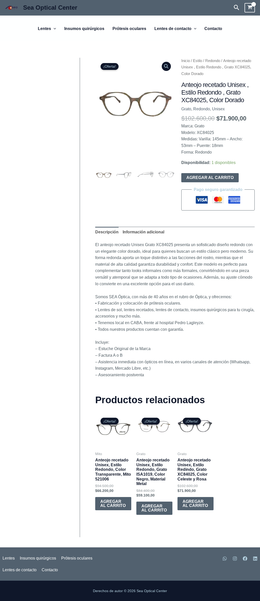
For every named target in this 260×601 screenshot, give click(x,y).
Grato (186, 109)
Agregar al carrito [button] (113, 503)
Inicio (185, 61)
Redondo (212, 61)
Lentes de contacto (172, 29)
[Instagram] (235, 558)
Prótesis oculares (129, 29)
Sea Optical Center (50, 7)
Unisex (218, 109)
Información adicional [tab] (143, 232)
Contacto (213, 29)
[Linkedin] (255, 558)
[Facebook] (245, 558)
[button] (237, 8)
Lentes (44, 29)
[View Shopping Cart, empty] (250, 8)
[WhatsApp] (224, 558)
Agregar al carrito (210, 177)
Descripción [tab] (107, 232)
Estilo (197, 61)
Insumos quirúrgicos (84, 29)
